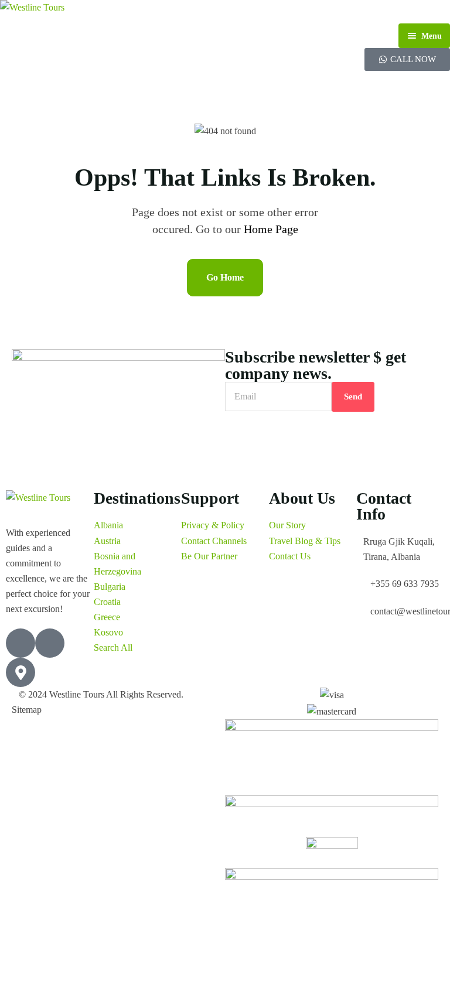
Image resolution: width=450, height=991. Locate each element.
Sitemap (27, 710)
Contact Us (290, 556)
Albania (108, 525)
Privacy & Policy (212, 525)
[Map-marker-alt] (20, 672)
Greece (107, 617)
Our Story (287, 525)
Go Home (225, 277)
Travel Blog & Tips (304, 541)
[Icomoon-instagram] (49, 643)
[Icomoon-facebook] (20, 643)
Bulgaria (109, 587)
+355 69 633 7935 (404, 584)
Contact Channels (214, 541)
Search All (113, 647)
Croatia (107, 602)
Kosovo (108, 632)
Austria (107, 541)
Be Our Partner (209, 556)
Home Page (271, 229)
